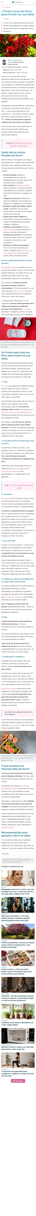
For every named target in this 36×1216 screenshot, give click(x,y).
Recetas (3, 967)
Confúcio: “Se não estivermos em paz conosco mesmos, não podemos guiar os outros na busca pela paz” (17, 998)
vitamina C (15, 468)
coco (5, 386)
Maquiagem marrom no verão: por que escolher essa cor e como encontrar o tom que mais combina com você (17, 891)
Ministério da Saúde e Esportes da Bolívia (16, 412)
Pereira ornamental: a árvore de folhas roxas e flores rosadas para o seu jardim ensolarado (17, 945)
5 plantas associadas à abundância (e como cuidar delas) (17, 1024)
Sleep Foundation (23, 185)
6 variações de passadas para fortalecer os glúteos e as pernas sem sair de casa (17, 1073)
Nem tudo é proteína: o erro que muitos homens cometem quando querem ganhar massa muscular (15, 918)
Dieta (2, 7)
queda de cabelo (7, 827)
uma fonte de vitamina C (13, 597)
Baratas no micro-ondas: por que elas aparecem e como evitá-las (17, 1048)
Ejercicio (4, 1069)
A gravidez (27, 309)
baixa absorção (18, 291)
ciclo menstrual (8, 229)
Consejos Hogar (6, 1045)
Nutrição (8, 7)
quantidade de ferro (10, 267)
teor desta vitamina (10, 688)
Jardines (4, 940)
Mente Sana (5, 994)
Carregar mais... (18, 1081)
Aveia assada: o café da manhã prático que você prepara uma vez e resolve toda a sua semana (16, 971)
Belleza (3, 887)
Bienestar (4, 914)
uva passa (6, 498)
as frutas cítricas (15, 725)
